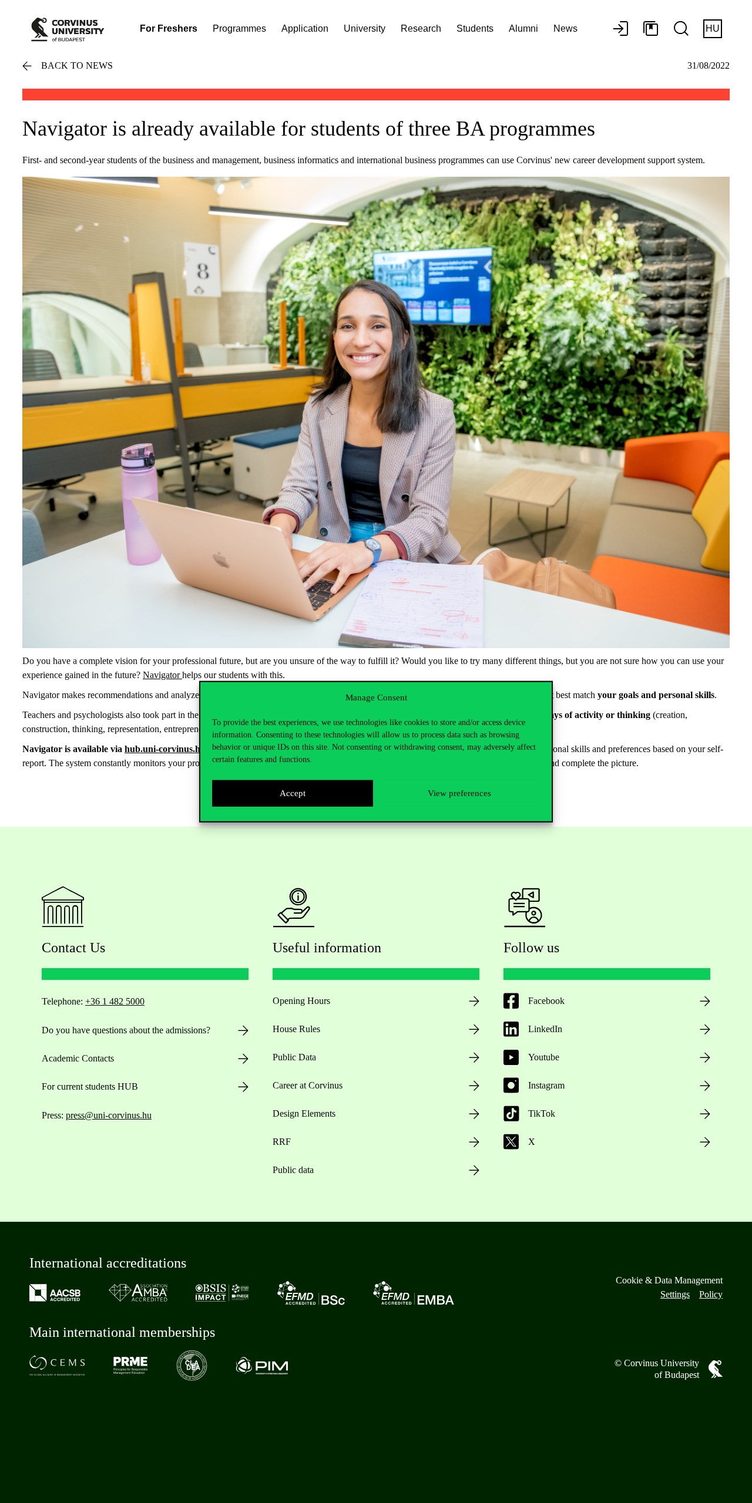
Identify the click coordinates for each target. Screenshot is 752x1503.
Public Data (294, 1057)
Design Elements (304, 1113)
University (364, 28)
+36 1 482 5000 (115, 1001)
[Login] (620, 29)
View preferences (459, 793)
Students (475, 28)
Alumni (523, 28)
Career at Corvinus (308, 1085)
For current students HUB (90, 1086)
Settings (675, 1294)
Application (304, 28)
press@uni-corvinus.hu (109, 1115)
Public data (293, 1170)
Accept (293, 793)
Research (421, 28)
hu (713, 28)
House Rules (296, 1029)
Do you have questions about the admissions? (126, 1030)
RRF (282, 1142)
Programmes (239, 28)
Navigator (162, 675)
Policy (711, 1294)
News (565, 28)
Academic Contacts (78, 1058)
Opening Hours (301, 1001)
